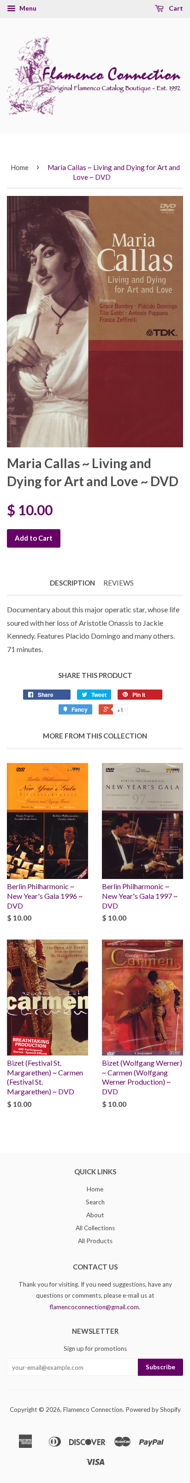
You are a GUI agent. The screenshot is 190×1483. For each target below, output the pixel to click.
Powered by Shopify (153, 1409)
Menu (27, 8)
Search (95, 1202)
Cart (175, 8)
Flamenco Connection (93, 1409)
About (95, 1215)
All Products (95, 1241)
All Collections (95, 1228)
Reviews (118, 583)
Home (20, 167)
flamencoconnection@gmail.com (94, 1307)
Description (72, 583)
